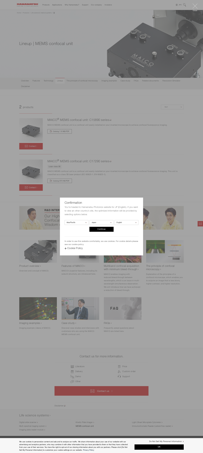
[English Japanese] (126, 222)
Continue (101, 229)
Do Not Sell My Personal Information (165, 442)
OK (159, 447)
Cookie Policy (75, 248)
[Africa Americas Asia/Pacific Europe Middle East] (76, 222)
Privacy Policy (88, 450)
